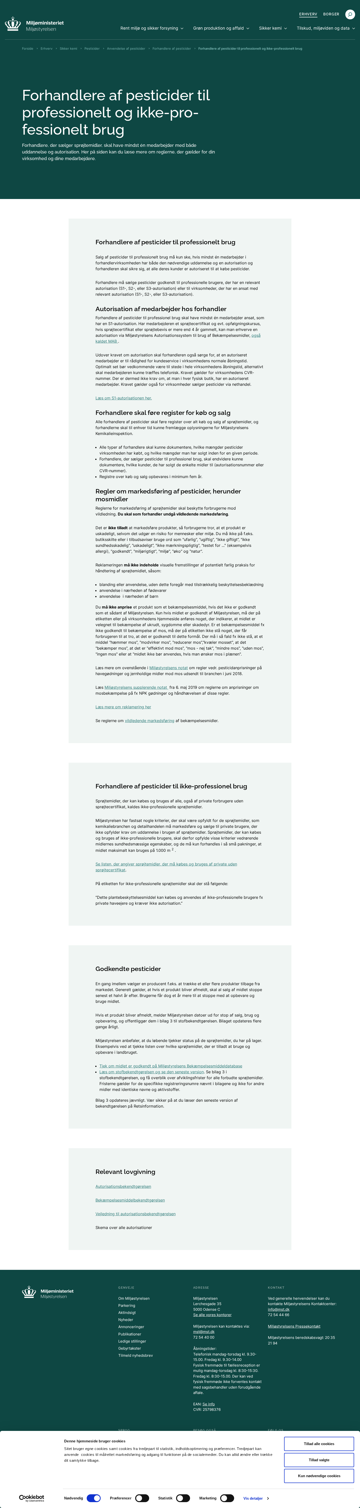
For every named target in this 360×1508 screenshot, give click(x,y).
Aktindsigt (127, 1312)
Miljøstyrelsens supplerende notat (136, 687)
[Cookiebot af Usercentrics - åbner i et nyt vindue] (31, 1498)
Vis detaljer (253, 1498)
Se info (209, 1404)
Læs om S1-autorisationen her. (124, 398)
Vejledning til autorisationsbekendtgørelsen (136, 1213)
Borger (331, 14)
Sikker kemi (68, 48)
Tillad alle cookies (319, 1444)
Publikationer (129, 1334)
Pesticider (92, 48)
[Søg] (350, 14)
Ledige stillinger (132, 1341)
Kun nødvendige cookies (319, 1476)
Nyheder (125, 1319)
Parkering (126, 1305)
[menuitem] (152, 32)
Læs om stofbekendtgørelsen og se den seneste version (151, 1071)
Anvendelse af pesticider (126, 48)
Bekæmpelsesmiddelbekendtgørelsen (130, 1200)
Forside (27, 48)
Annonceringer (131, 1326)
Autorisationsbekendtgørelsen (123, 1186)
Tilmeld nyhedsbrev (135, 1355)
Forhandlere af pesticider (172, 48)
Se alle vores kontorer (212, 1314)
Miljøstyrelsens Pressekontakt (294, 1326)
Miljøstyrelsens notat (168, 667)
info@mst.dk (278, 1309)
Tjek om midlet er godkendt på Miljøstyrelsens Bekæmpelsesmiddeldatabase (170, 1066)
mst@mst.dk (204, 1331)
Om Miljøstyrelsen (134, 1298)
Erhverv (308, 14)
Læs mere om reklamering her (123, 706)
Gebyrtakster (129, 1348)
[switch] (142, 1498)
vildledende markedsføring (149, 720)
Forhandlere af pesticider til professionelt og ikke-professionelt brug (250, 48)
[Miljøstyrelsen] (34, 23)
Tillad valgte (319, 1460)
